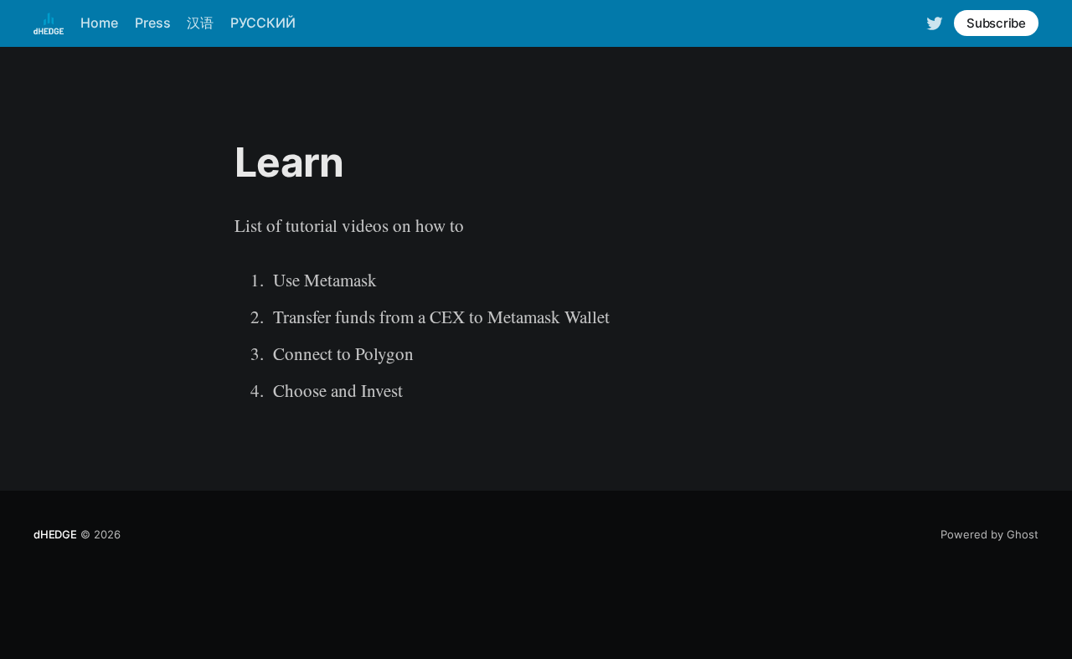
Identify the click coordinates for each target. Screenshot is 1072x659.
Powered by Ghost (989, 534)
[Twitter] (934, 22)
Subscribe (996, 23)
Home (99, 22)
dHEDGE (55, 534)
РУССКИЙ (263, 22)
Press (153, 22)
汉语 (200, 22)
